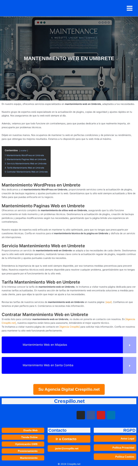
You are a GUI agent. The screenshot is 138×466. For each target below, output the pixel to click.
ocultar (24, 150)
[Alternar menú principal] (130, 8)
